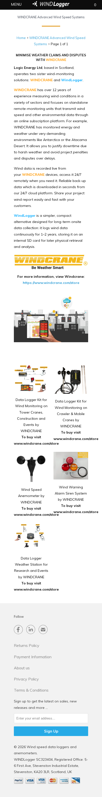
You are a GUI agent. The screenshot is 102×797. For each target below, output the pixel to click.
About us (22, 667)
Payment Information (32, 656)
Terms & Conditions (31, 690)
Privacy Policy (26, 679)
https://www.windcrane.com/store (51, 282)
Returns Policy (26, 645)
